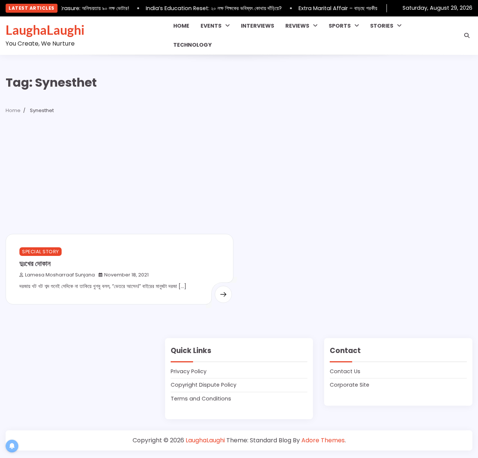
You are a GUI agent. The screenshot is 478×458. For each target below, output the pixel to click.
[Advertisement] (239, 178)
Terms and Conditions (201, 398)
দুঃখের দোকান (34, 263)
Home (181, 26)
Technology (192, 45)
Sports (340, 26)
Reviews (297, 26)
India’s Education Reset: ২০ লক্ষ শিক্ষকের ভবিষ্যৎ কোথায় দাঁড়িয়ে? (211, 8)
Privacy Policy (189, 371)
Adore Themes (323, 440)
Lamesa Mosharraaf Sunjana (60, 275)
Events (211, 26)
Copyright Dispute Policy (203, 385)
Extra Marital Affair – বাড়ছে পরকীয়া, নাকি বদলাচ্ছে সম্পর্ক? (356, 8)
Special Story (40, 251)
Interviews (257, 26)
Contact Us (345, 371)
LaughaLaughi (45, 29)
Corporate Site (349, 385)
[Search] (466, 35)
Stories (381, 26)
